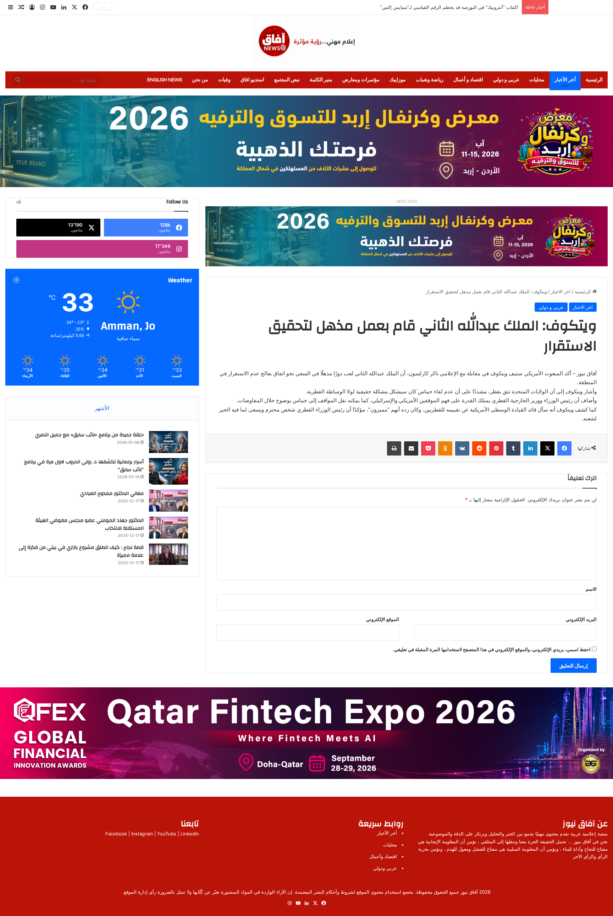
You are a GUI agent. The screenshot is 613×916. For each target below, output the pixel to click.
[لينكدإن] (530, 448)
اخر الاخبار (561, 291)
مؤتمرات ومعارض (361, 79)
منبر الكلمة (321, 79)
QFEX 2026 (406, 201)
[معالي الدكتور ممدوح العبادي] (168, 501)
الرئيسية (594, 79)
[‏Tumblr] (513, 448)
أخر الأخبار (565, 79)
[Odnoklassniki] (445, 448)
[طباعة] (394, 448)
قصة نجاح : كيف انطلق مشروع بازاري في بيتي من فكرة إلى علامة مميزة (81, 551)
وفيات (224, 79)
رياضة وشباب (429, 79)
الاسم (591, 589)
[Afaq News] (306, 41)
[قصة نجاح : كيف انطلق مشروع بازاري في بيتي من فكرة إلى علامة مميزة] (168, 554)
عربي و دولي (506, 79)
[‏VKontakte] (462, 448)
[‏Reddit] (479, 448)
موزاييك (398, 79)
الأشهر (102, 408)
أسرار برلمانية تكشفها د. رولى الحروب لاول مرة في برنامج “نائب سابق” (84, 465)
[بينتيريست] (496, 448)
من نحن (200, 79)
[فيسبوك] (564, 448)
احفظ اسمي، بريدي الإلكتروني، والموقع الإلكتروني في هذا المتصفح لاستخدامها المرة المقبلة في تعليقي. (492, 649)
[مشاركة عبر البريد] (411, 448)
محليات (537, 79)
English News (164, 79)
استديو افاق (252, 79)
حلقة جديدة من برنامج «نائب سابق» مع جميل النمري (89, 435)
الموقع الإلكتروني (382, 619)
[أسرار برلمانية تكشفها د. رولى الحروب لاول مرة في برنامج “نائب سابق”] (168, 471)
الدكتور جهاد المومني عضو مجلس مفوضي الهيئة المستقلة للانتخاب (89, 524)
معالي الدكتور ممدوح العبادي (112, 493)
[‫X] (547, 448)
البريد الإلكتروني (581, 619)
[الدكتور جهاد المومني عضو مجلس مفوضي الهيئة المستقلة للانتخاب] (168, 528)
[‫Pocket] (428, 448)
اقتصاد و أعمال (468, 79)
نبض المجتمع (287, 79)
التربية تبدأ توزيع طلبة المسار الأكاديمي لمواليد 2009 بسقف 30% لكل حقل (444, 7)
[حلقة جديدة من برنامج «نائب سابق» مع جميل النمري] (168, 442)
